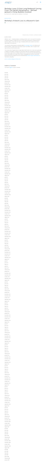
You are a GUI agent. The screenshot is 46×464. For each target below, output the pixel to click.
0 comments (25, 14)
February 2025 (7, 102)
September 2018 (8, 236)
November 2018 (7, 233)
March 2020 (7, 205)
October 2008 (7, 444)
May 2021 (6, 180)
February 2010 (7, 416)
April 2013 (6, 350)
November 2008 (7, 442)
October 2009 (7, 423)
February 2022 (7, 165)
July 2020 (6, 198)
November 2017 (7, 254)
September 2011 (8, 383)
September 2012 (8, 362)
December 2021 (7, 168)
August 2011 (7, 384)
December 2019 (7, 210)
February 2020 (7, 206)
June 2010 (6, 409)
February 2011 (7, 395)
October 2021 (7, 172)
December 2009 (7, 419)
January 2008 (7, 459)
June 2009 (6, 430)
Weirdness (20, 14)
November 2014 (7, 316)
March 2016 (7, 288)
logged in (11, 67)
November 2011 (7, 379)
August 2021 (7, 175)
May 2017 (6, 264)
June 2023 (6, 137)
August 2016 (7, 280)
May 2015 (6, 306)
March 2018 (7, 247)
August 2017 (7, 259)
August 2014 (7, 322)
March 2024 (7, 121)
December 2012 (7, 357)
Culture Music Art (15, 14)
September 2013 (8, 341)
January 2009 (7, 439)
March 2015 (7, 309)
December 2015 (7, 294)
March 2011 (7, 393)
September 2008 (8, 446)
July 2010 (6, 407)
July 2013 (6, 344)
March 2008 (7, 456)
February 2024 (7, 123)
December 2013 (7, 336)
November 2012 (7, 358)
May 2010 (6, 411)
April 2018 (6, 245)
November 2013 (7, 337)
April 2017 (6, 266)
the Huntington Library (28, 45)
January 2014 (7, 334)
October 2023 (7, 130)
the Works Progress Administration (32, 55)
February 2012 (7, 374)
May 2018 (6, 243)
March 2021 (7, 184)
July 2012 (6, 365)
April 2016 (6, 287)
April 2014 (6, 329)
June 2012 (6, 367)
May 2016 (6, 285)
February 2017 (7, 269)
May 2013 (6, 348)
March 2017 (7, 268)
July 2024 (6, 114)
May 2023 (6, 138)
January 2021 (7, 187)
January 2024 (7, 124)
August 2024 (7, 112)
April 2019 (6, 224)
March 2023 (7, 142)
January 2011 (7, 397)
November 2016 (7, 275)
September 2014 (8, 320)
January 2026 (7, 83)
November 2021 (7, 170)
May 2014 (6, 327)
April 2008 (6, 454)
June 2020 (6, 199)
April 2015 (6, 308)
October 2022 (7, 151)
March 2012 (7, 372)
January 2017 (7, 271)
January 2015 (7, 313)
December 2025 (7, 84)
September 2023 (8, 131)
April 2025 (6, 98)
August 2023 (7, 133)
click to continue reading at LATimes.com (12, 59)
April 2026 (6, 77)
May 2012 (6, 369)
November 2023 (7, 128)
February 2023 (7, 144)
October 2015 (7, 297)
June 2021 (6, 179)
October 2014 (7, 318)
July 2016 (6, 281)
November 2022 (7, 149)
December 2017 (7, 252)
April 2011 (6, 391)
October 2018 (7, 234)
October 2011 (7, 381)
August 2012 (7, 363)
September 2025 (8, 89)
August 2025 (7, 91)
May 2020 (6, 201)
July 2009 (6, 428)
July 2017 (6, 261)
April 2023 (6, 140)
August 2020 (7, 196)
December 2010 (7, 398)
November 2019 (7, 212)
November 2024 (7, 107)
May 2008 (6, 453)
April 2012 (6, 371)
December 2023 (7, 126)
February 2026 (7, 81)
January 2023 (7, 145)
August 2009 (7, 426)
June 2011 (6, 388)
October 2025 (7, 88)
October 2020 (7, 192)
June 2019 (6, 220)
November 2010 (7, 400)
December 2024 (7, 105)
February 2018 (7, 248)
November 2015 (7, 295)
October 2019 (7, 213)
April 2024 (6, 119)
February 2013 (7, 353)
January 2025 (7, 103)
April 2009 (6, 433)
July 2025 (6, 93)
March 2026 (7, 79)
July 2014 (6, 323)
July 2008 (6, 449)
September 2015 (8, 299)
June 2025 (6, 95)
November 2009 (7, 421)
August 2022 (7, 154)
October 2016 (7, 276)
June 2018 (6, 241)
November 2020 (7, 191)
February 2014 (7, 332)
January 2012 (7, 376)
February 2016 (7, 290)
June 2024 (6, 116)
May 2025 (6, 97)
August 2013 (7, 343)
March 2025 (7, 100)
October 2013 (7, 339)
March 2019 (7, 226)
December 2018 (7, 231)
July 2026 (6, 72)
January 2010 (7, 418)
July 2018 (6, 240)
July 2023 (6, 135)
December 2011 (7, 377)
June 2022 (6, 158)
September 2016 (8, 278)
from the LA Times (8, 18)
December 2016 (7, 273)
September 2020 (8, 194)
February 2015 (7, 311)
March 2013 (7, 351)
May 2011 (6, 390)
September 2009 (8, 425)
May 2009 (6, 432)
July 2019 (6, 219)
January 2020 (7, 208)
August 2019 (7, 217)
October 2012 (7, 360)
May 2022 (6, 159)
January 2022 (7, 166)
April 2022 (6, 161)
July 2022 (6, 156)
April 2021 (6, 182)
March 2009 (7, 435)
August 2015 (7, 301)
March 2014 (7, 330)
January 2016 (7, 292)
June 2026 (6, 74)
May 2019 (6, 222)
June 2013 (6, 346)
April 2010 (6, 412)
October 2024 (7, 109)
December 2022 (7, 147)
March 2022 (7, 163)
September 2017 (8, 257)
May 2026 (6, 76)
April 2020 (6, 203)
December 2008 (7, 440)
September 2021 (8, 173)
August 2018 (7, 238)
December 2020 (7, 189)
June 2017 (6, 262)
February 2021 (7, 185)
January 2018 (7, 250)
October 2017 (7, 255)
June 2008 (6, 451)
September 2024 (8, 110)
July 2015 (6, 302)
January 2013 (7, 355)
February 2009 (7, 437)
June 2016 (6, 283)
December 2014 (7, 315)
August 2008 (7, 447)
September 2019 (8, 215)
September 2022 (8, 152)
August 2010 (7, 405)
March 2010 (7, 414)
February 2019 (7, 227)
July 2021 (6, 177)
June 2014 (6, 325)
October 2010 (7, 402)
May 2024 (6, 117)
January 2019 (7, 229)
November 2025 (7, 86)
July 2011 (6, 386)
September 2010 (8, 404)
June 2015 (6, 304)
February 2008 (7, 458)
